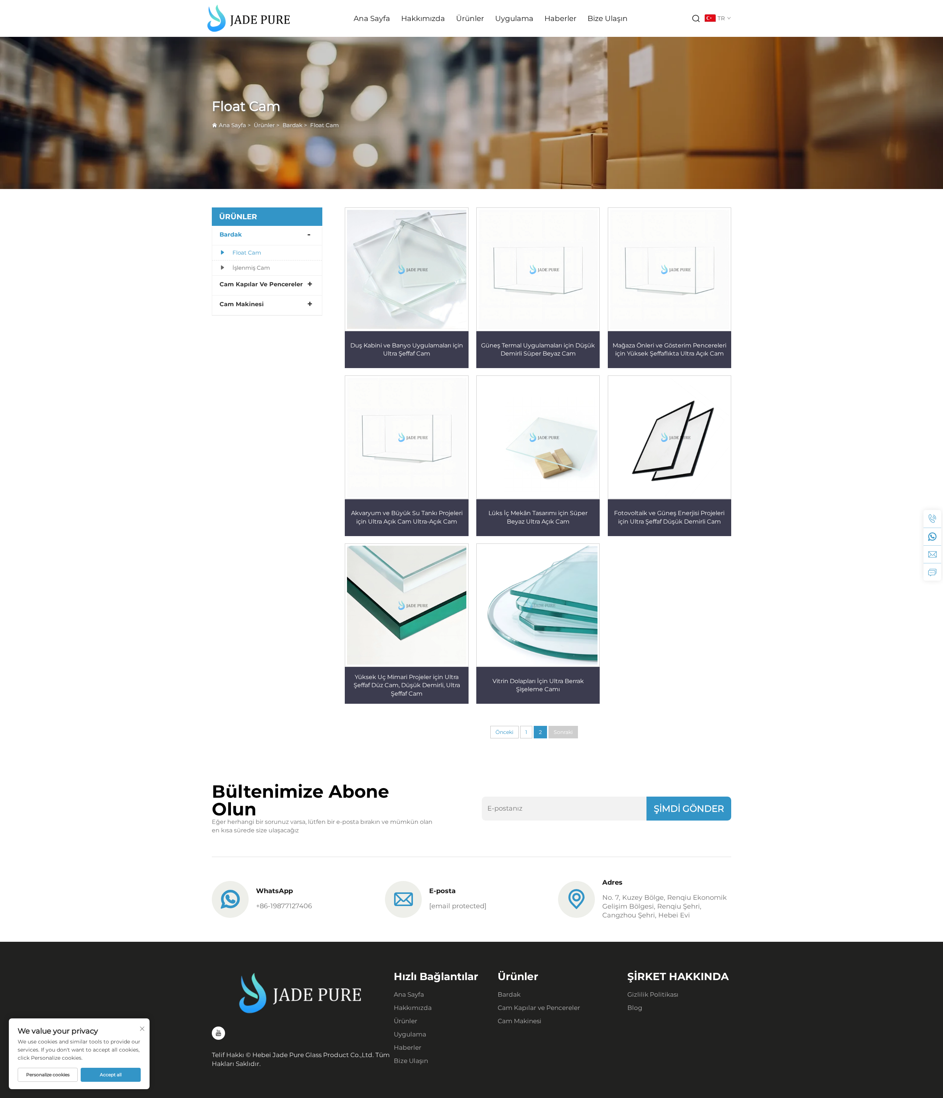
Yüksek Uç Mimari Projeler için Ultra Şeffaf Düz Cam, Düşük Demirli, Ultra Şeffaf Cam (407, 685)
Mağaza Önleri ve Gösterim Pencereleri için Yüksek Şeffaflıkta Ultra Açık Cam (669, 349)
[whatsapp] (932, 536)
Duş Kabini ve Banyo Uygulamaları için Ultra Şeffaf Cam (406, 349)
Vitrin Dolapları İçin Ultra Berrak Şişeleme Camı (538, 685)
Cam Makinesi (242, 304)
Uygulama (514, 18)
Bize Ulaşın (608, 18)
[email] (932, 554)
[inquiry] (932, 572)
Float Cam (324, 125)
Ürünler (470, 18)
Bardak (292, 125)
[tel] (932, 519)
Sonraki (563, 732)
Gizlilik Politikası (653, 994)
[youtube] (218, 1033)
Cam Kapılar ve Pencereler (261, 284)
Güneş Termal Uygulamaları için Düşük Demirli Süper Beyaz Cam (538, 349)
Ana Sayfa (372, 18)
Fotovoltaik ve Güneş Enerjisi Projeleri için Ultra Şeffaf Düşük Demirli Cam (669, 517)
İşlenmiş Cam (251, 267)
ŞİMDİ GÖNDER (689, 808)
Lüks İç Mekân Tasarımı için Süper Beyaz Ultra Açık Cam (538, 517)
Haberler (560, 18)
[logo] (248, 17)
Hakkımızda (423, 18)
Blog (634, 1007)
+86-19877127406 (284, 906)
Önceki (504, 732)
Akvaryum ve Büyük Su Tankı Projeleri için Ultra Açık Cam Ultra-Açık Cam (407, 517)
